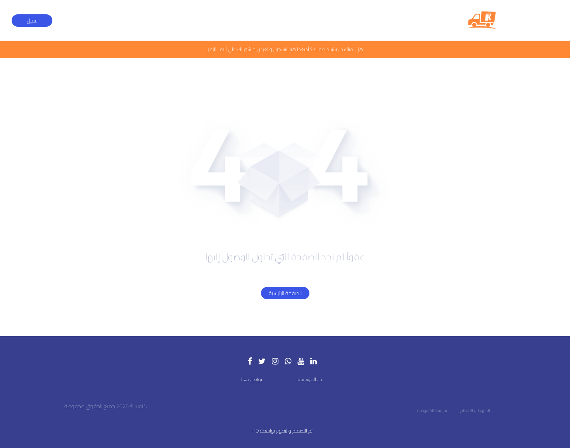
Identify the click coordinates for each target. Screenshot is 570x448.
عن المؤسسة (310, 379)
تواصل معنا (251, 379)
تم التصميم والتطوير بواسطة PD (282, 430)
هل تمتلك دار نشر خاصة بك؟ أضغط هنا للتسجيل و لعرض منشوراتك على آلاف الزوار (285, 49)
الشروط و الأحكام (475, 410)
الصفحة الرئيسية (285, 293)
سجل (32, 20)
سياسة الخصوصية (432, 410)
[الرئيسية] (482, 20)
